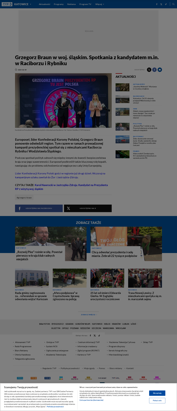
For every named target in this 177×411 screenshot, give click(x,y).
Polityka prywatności (55, 407)
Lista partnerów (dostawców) (91, 400)
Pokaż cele (157, 400)
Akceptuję (157, 393)
